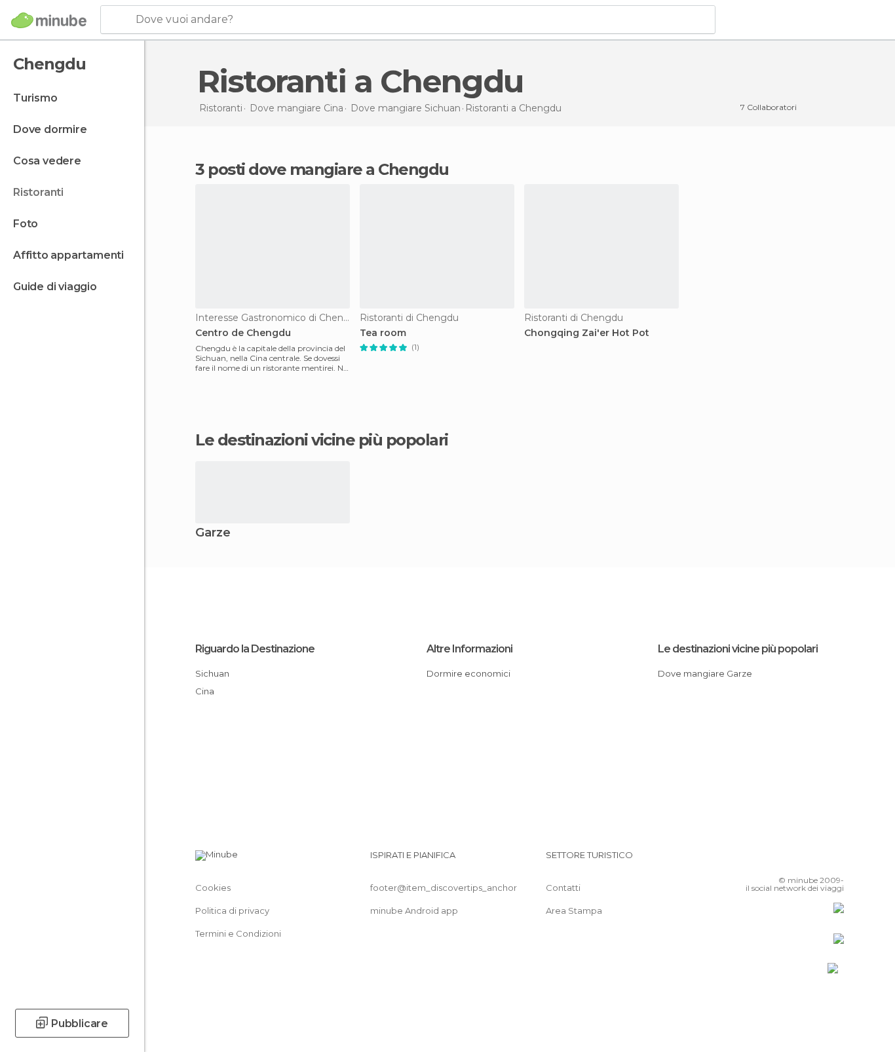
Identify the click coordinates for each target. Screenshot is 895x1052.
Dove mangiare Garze (705, 673)
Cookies (213, 887)
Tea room (383, 333)
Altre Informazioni (469, 649)
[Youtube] (834, 860)
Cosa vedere (47, 161)
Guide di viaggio (55, 286)
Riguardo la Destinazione (254, 649)
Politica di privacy (232, 910)
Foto (25, 223)
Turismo (35, 98)
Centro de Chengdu (243, 333)
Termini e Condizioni (238, 933)
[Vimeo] (812, 860)
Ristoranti (38, 192)
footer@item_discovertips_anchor (443, 887)
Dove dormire (50, 129)
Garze (213, 533)
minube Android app (414, 910)
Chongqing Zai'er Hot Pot (586, 333)
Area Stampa (574, 910)
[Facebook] (769, 860)
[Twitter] (791, 860)
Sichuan (212, 673)
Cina (204, 691)
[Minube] (48, 20)
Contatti (563, 887)
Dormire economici (468, 673)
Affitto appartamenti (68, 255)
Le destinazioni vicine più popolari (321, 440)
